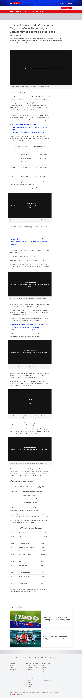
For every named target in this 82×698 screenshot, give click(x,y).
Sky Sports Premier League (31, 667)
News (17, 11)
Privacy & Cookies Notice (25, 692)
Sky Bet (42, 11)
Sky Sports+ (28, 682)
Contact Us (55, 692)
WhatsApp (54, 657)
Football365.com (13, 671)
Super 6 (11, 667)
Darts (11, 11)
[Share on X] (16, 92)
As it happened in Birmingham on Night (23, 124)
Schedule (27, 11)
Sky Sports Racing (30, 684)
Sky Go (43, 669)
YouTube (45, 657)
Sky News (44, 667)
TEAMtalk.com (13, 669)
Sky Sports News (29, 680)
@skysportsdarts (23, 330)
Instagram (37, 657)
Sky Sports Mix (29, 686)
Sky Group (44, 671)
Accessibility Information (46, 692)
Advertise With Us (46, 680)
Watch (21, 11)
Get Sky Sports (63, 3)
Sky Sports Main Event (30, 665)
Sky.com (44, 665)
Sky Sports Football (30, 669)
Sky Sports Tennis (29, 676)
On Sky (37, 11)
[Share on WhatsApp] (21, 92)
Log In (70, 3)
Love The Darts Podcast (35, 330)
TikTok (28, 657)
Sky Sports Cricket (30, 671)
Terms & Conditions (14, 692)
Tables (32, 11)
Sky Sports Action (30, 678)
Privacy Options (35, 692)
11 (35, 124)
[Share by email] (25, 92)
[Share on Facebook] (12, 92)
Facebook (20, 657)
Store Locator (45, 678)
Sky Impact (44, 676)
